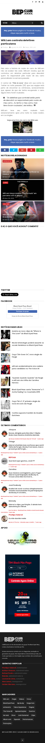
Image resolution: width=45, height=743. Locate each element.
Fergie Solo (30, 703)
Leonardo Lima (8, 679)
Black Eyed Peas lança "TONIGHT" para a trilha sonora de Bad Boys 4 (19, 452)
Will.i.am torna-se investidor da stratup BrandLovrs (19, 216)
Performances (28, 719)
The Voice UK (7, 711)
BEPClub (12, 457)
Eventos (32, 711)
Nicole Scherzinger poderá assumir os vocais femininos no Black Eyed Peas (28, 344)
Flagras (31, 707)
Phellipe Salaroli (16, 515)
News (27, 47)
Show (13, 715)
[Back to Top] (22, 740)
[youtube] (42, 2)
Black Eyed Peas (8, 703)
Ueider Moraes (8, 684)
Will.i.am (33, 47)
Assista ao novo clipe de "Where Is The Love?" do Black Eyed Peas (26, 332)
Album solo (7, 719)
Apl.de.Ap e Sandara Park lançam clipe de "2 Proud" (23, 439)
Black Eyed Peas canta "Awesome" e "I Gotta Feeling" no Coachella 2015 (28, 390)
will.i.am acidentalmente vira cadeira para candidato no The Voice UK (27, 367)
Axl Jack (6, 715)
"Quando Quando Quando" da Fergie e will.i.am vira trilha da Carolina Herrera (27, 380)
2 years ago (40, 439)
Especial (17, 719)
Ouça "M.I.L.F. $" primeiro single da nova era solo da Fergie (26, 402)
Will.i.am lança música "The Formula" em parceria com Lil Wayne (19, 194)
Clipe (33, 715)
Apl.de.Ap (20, 703)
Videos (21, 699)
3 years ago (12, 512)
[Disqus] (22, 257)
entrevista (7, 707)
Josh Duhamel (23, 715)
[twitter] (35, 2)
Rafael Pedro (8, 673)
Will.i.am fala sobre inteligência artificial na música (21, 173)
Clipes (5, 183)
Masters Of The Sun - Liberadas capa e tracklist (21, 522)
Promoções (7, 723)
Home (5, 23)
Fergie (14, 699)
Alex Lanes (6, 681)
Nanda (5, 676)
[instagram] (39, 2)
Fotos (29, 699)
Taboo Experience (20, 707)
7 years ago (38, 522)
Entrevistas (7, 161)
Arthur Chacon (8, 670)
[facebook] (33, 2)
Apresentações (20, 711)
